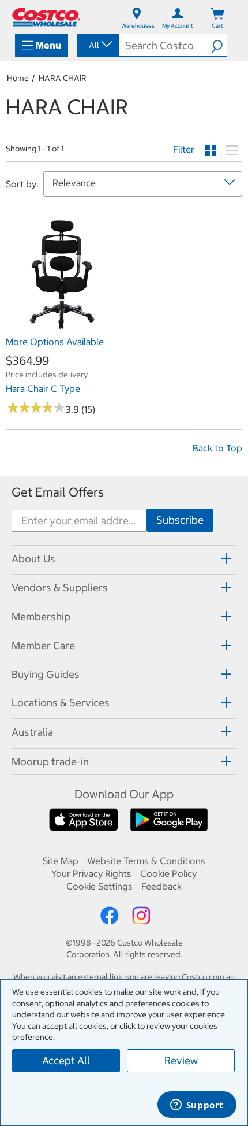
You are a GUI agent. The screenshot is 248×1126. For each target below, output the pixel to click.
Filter (183, 149)
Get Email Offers (58, 492)
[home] (46, 17)
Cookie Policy (168, 873)
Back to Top (217, 448)
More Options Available (55, 341)
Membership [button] (41, 616)
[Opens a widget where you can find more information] (196, 1105)
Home (18, 78)
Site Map (60, 860)
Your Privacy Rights (91, 873)
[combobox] (97, 45)
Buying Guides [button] (46, 674)
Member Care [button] (43, 645)
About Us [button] (33, 558)
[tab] (124, 558)
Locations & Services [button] (61, 702)
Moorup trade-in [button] (50, 761)
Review (181, 1060)
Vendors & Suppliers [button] (60, 587)
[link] (62, 324)
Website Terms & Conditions (146, 860)
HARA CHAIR (63, 78)
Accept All (66, 1060)
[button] (219, 45)
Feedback (161, 886)
